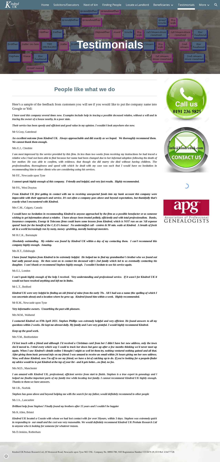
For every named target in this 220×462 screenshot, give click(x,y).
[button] (216, 5)
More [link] (202, 5)
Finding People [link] (111, 5)
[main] (110, 37)
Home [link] (45, 5)
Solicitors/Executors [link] (66, 5)
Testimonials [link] (186, 5)
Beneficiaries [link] (161, 5)
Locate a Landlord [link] (137, 5)
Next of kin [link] (91, 5)
